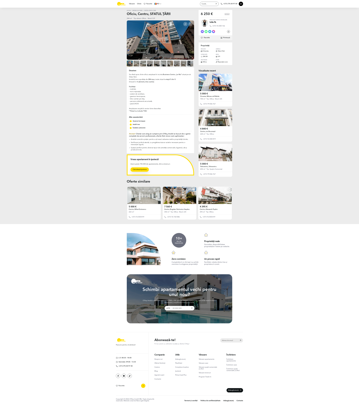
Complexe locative (182, 367)
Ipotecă (178, 371)
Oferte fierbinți (159, 363)
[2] (213, 89)
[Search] (216, 4)
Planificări (178, 363)
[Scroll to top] (143, 386)
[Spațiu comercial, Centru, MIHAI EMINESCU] (144, 195)
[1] (212, 89)
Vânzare (132, 4)
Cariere (157, 367)
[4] (216, 89)
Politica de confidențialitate (210, 401)
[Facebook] (118, 376)
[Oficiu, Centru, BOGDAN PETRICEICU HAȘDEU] (179, 195)
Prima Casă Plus (181, 375)
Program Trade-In (205, 377)
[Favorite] (190, 24)
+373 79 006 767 (209, 104)
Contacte (157, 379)
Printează (226, 37)
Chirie (139, 4)
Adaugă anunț (180, 359)
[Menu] (241, 4)
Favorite (149, 4)
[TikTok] (130, 376)
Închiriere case (231, 365)
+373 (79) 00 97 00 (230, 4)
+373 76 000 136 (218, 26)
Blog (156, 371)
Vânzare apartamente (206, 359)
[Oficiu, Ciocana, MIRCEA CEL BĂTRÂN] (215, 82)
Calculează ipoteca (140, 169)
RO (158, 4)
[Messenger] (213, 31)
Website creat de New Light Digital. (136, 401)
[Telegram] (209, 31)
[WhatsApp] (206, 31)
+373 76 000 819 (209, 139)
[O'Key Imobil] (121, 4)
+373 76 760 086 (173, 217)
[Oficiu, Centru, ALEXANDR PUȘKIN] (215, 195)
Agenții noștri (159, 375)
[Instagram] (124, 376)
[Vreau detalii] (191, 308)
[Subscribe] (240, 340)
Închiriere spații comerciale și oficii (233, 369)
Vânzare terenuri (205, 373)
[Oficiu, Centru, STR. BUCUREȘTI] (215, 117)
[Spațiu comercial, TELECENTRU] (215, 152)
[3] (215, 89)
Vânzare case (203, 363)
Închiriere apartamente (231, 360)
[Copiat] (185, 24)
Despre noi (158, 359)
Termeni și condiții (191, 401)
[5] (218, 89)
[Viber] (202, 31)
